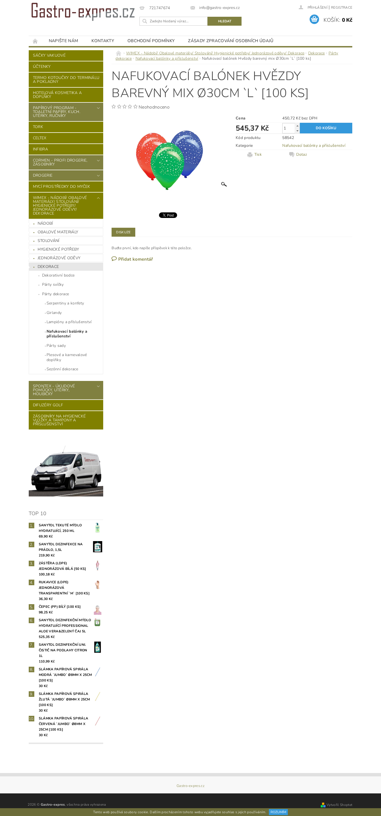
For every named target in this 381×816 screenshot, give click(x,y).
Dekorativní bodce (58, 275)
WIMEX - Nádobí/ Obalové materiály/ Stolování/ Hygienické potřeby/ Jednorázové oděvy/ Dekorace (60, 205)
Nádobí (45, 223)
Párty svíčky (53, 284)
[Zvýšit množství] (297, 125)
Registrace (341, 7)
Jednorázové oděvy (59, 258)
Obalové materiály (58, 232)
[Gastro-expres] (83, 12)
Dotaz (301, 154)
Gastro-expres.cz (190, 786)
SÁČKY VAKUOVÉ (49, 55)
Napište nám (63, 41)
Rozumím (278, 812)
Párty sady (56, 345)
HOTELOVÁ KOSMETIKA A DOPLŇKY (57, 94)
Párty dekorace (55, 294)
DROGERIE (43, 175)
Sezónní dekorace (62, 369)
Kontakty (102, 41)
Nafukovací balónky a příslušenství (67, 334)
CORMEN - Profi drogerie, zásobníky (60, 162)
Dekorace (48, 266)
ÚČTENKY (41, 66)
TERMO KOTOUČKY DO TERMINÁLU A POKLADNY (66, 79)
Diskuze (123, 232)
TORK (38, 126)
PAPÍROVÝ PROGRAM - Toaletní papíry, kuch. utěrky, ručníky (56, 111)
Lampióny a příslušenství (69, 322)
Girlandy (54, 312)
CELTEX (40, 138)
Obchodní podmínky (151, 41)
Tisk (258, 154)
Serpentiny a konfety (65, 303)
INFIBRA (40, 149)
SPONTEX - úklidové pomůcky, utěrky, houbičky (54, 390)
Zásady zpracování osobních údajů (230, 41)
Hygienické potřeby (58, 249)
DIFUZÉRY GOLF (48, 405)
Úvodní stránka (35, 41)
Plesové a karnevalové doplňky (67, 357)
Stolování (48, 240)
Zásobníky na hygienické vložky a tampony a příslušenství (59, 420)
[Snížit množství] (297, 130)
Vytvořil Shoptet (339, 805)
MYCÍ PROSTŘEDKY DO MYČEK (61, 186)
